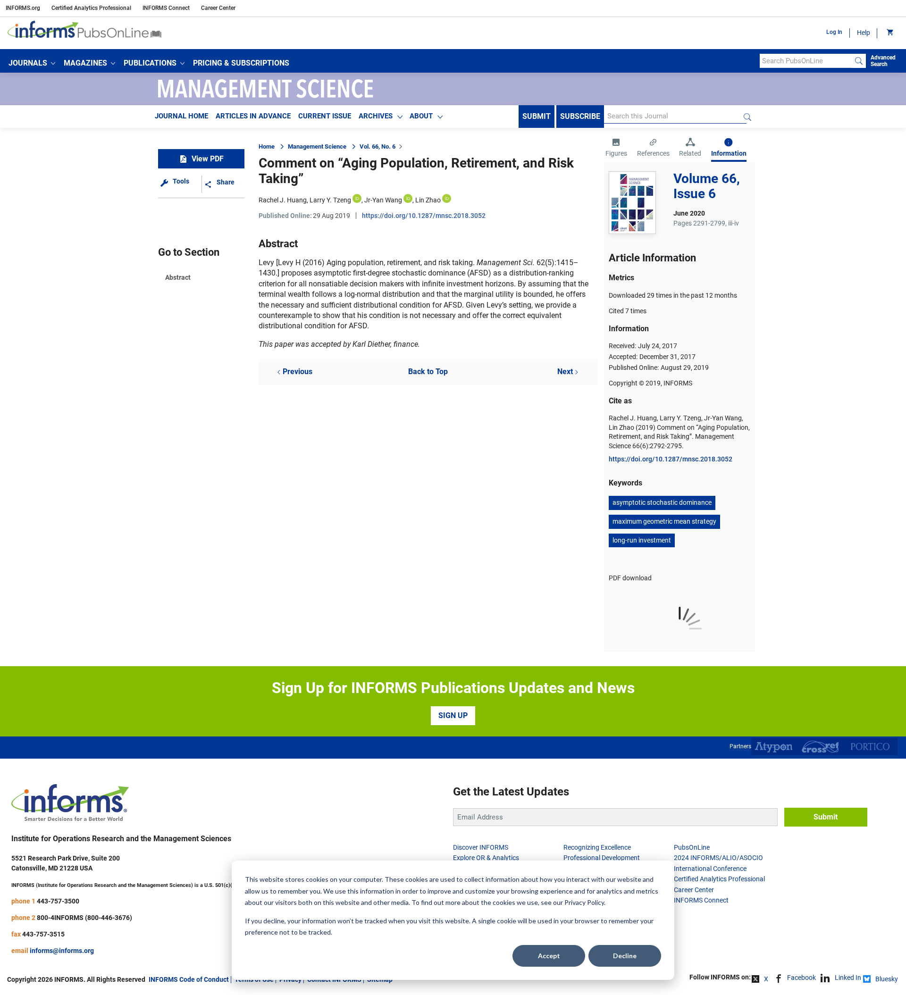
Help (863, 32)
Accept (549, 956)
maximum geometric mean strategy (664, 521)
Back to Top (428, 371)
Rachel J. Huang (283, 200)
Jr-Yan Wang (383, 200)
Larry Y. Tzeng (330, 200)
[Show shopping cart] (889, 33)
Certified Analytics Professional (91, 8)
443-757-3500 (58, 901)
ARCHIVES (376, 116)
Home (267, 146)
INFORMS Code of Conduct (189, 979)
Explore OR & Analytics (486, 857)
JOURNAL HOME (181, 116)
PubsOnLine (692, 847)
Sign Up (453, 715)
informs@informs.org (62, 950)
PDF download (630, 578)
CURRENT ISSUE (324, 116)
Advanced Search (883, 60)
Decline (625, 956)
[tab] (616, 148)
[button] (31, 63)
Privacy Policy (584, 902)
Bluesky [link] (886, 979)
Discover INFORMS (480, 847)
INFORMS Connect (166, 8)
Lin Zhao (428, 200)
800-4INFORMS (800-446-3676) (84, 917)
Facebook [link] (801, 977)
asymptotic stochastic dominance (662, 502)
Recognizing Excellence (597, 847)
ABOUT (421, 116)
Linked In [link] (848, 977)
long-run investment (641, 540)
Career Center (218, 8)
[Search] (859, 61)
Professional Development (601, 857)
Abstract (178, 277)
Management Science (317, 146)
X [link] (766, 979)
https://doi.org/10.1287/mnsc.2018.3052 (424, 215)
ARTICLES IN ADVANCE (253, 116)
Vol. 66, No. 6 (377, 146)
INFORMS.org (23, 8)
